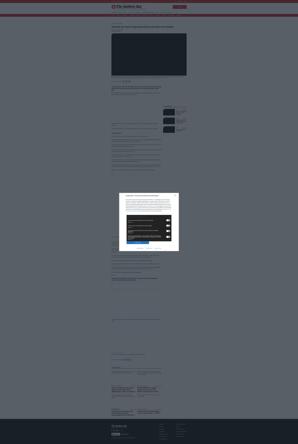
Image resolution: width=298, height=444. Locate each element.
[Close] (175, 195)
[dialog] (149, 222)
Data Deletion (140, 248)
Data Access (149, 248)
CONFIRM (138, 242)
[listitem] (149, 217)
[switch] (168, 220)
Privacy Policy (157, 248)
